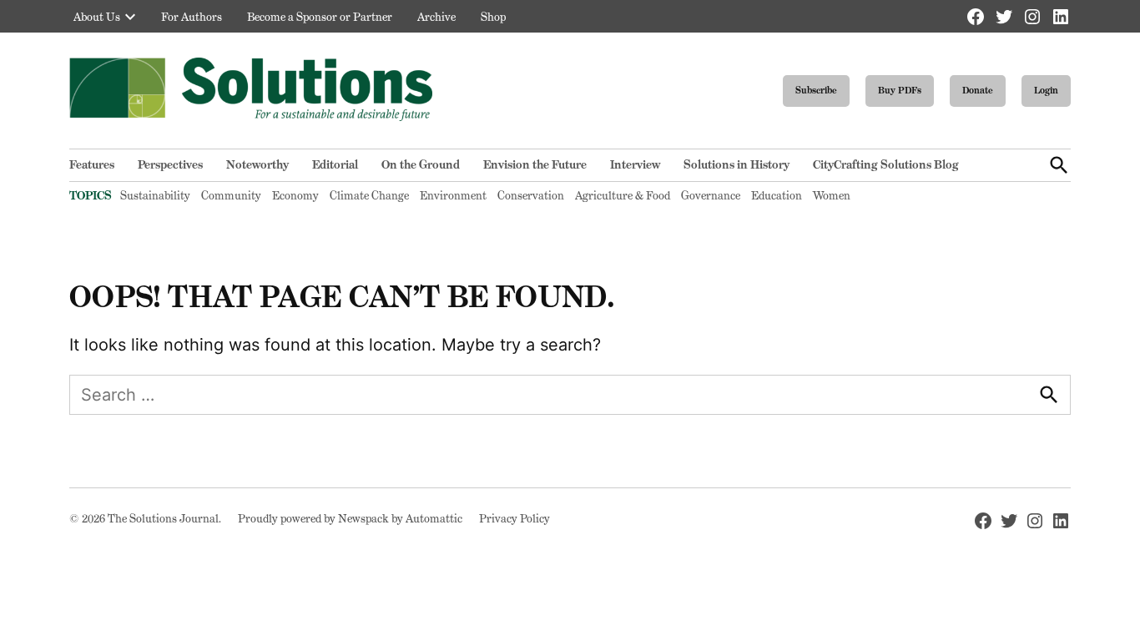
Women (831, 195)
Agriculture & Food (622, 195)
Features (91, 164)
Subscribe (816, 90)
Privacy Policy (514, 518)
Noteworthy (257, 164)
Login (1046, 90)
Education (776, 195)
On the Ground (420, 164)
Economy (295, 195)
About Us (96, 16)
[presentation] (130, 16)
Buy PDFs (899, 90)
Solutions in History (736, 164)
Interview (635, 164)
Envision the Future (535, 164)
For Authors (191, 16)
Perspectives (170, 164)
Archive (436, 16)
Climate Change (369, 195)
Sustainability (155, 195)
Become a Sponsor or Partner (319, 16)
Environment (453, 195)
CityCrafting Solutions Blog (886, 164)
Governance (710, 195)
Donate (977, 90)
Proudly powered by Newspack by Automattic (350, 518)
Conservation (530, 195)
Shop (493, 16)
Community (231, 195)
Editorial (335, 164)
